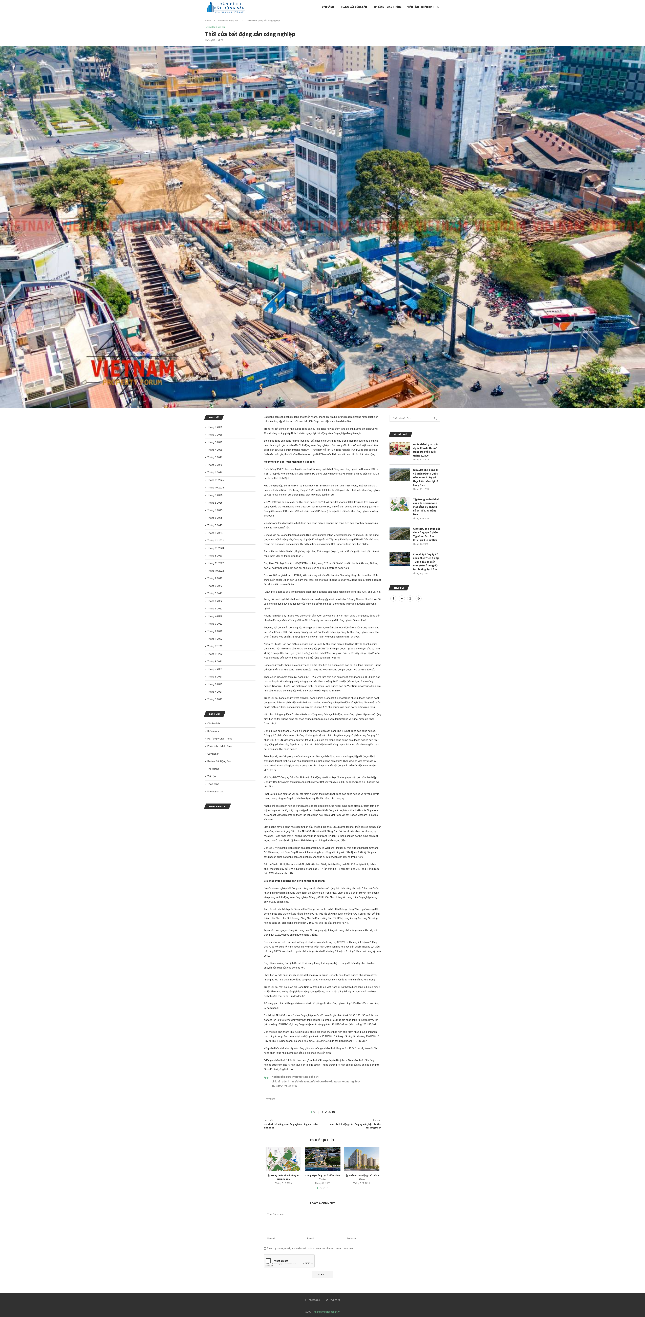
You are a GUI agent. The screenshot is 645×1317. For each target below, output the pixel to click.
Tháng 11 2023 (215, 548)
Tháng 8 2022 (214, 585)
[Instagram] (410, 598)
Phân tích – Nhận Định (420, 6)
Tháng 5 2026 (214, 442)
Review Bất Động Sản (354, 6)
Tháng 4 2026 (214, 449)
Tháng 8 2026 (214, 427)
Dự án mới (213, 731)
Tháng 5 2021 (214, 684)
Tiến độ (211, 776)
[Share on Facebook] (322, 1112)
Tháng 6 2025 (214, 517)
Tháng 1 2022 (214, 638)
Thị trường (213, 768)
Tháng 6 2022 (214, 601)
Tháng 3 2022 (214, 623)
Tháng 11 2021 (215, 653)
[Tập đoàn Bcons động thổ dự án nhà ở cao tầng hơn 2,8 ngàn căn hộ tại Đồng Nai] (362, 1159)
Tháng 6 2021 (214, 676)
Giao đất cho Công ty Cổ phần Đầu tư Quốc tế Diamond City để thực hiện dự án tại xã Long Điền (425, 477)
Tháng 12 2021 (215, 646)
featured (270, 1099)
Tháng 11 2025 (215, 480)
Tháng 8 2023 (214, 555)
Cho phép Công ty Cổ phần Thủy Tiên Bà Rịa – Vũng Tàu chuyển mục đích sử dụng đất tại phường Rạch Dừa (426, 561)
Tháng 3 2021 (214, 699)
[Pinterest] (418, 598)
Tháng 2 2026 (214, 464)
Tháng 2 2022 (214, 631)
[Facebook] (394, 598)
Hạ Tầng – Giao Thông (387, 6)
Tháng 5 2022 (214, 608)
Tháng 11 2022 (215, 563)
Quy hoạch (213, 753)
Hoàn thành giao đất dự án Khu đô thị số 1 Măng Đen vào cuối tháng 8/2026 (425, 450)
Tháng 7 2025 (214, 510)
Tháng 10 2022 (215, 570)
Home (208, 20)
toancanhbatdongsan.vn (327, 1311)
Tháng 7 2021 (214, 669)
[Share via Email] (333, 1112)
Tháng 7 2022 (214, 593)
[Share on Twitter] (326, 1112)
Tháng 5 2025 (214, 525)
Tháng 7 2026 (214, 434)
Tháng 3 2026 (214, 457)
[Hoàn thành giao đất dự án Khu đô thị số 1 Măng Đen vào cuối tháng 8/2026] (400, 449)
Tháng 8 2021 (214, 661)
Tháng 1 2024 (214, 532)
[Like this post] (316, 1112)
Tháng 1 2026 (214, 472)
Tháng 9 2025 (214, 495)
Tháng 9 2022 (214, 578)
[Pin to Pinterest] (330, 1112)
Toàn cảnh (327, 6)
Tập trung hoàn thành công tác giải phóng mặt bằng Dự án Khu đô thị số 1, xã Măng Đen (426, 507)
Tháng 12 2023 (215, 540)
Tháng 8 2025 (214, 502)
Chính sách (213, 723)
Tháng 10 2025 (215, 487)
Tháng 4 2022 (214, 616)
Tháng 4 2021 (214, 691)
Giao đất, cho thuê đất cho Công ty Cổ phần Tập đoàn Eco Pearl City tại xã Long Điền (426, 534)
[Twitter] (402, 598)
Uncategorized (215, 791)
